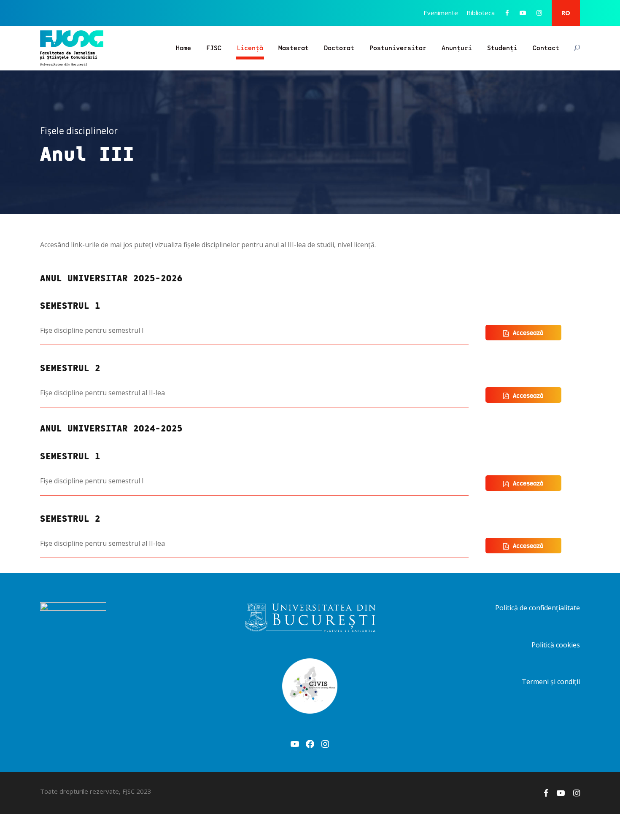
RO (565, 12)
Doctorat (339, 47)
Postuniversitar (397, 47)
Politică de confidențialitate (537, 607)
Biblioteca (480, 12)
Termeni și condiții (551, 681)
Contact (546, 47)
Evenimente (440, 12)
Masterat (293, 47)
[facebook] (507, 12)
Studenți (502, 47)
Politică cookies (555, 645)
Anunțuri (457, 47)
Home (183, 47)
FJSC (213, 47)
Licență (250, 47)
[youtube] (523, 12)
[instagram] (539, 12)
